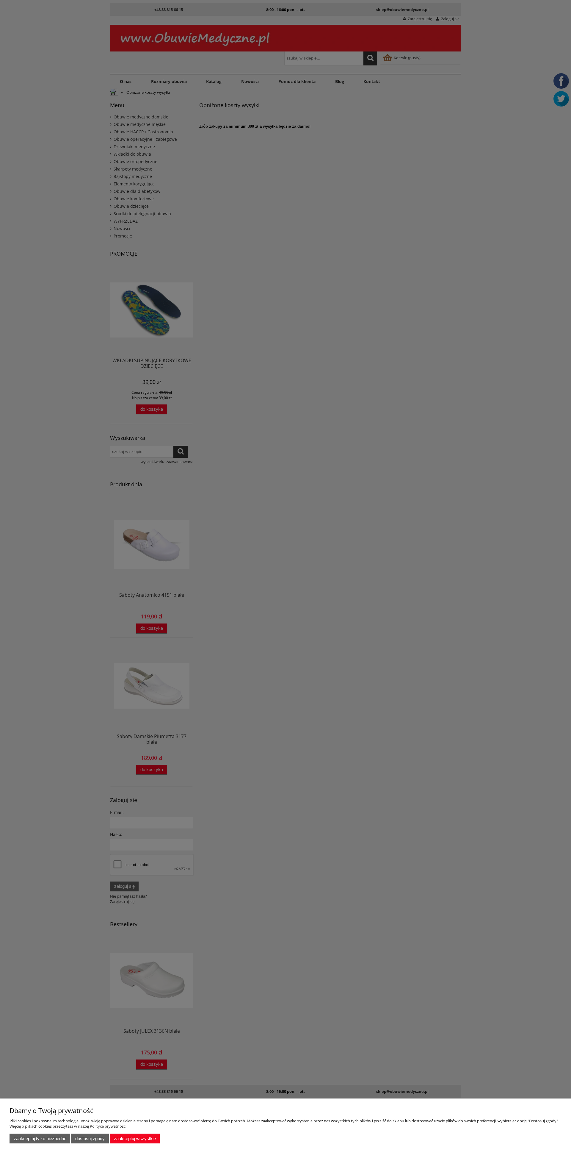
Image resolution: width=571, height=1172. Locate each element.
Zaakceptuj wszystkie (135, 1138)
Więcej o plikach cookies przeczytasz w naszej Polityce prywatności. (68, 1126)
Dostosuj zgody (90, 1138)
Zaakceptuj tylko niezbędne (40, 1138)
